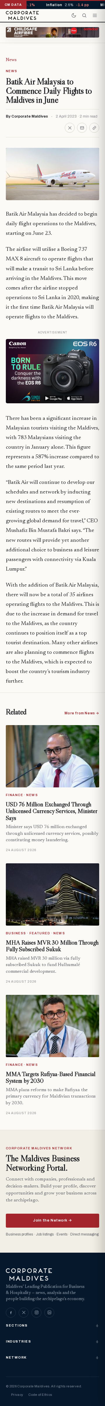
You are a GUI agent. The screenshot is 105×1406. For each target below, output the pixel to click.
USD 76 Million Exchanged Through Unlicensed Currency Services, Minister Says (51, 811)
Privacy (17, 1394)
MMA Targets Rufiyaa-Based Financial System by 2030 (50, 1077)
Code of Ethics (40, 1394)
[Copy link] (94, 128)
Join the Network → (52, 1220)
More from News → (81, 713)
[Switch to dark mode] (73, 15)
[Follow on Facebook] (11, 1313)
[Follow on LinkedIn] (49, 1313)
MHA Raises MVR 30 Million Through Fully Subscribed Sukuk (52, 946)
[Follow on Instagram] (36, 1313)
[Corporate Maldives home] (22, 15)
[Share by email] (82, 128)
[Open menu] (94, 15)
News (11, 60)
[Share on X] (70, 128)
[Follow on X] (24, 1313)
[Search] (84, 15)
